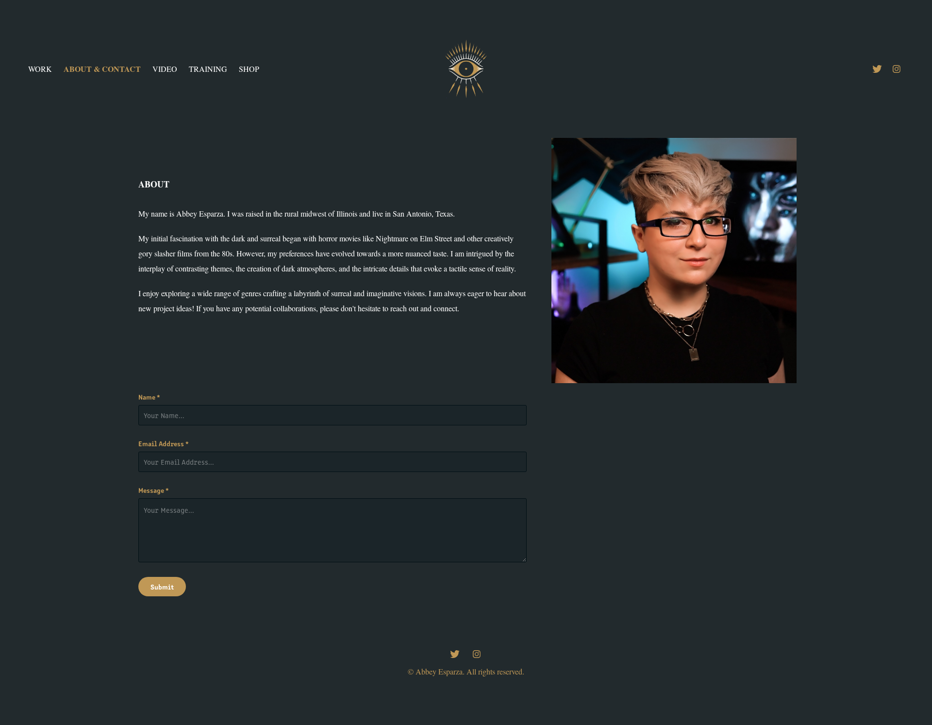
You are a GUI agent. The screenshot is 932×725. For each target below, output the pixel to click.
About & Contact (102, 68)
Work (40, 69)
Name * (149, 396)
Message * (153, 490)
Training (208, 69)
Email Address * (163, 443)
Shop (249, 69)
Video (164, 69)
